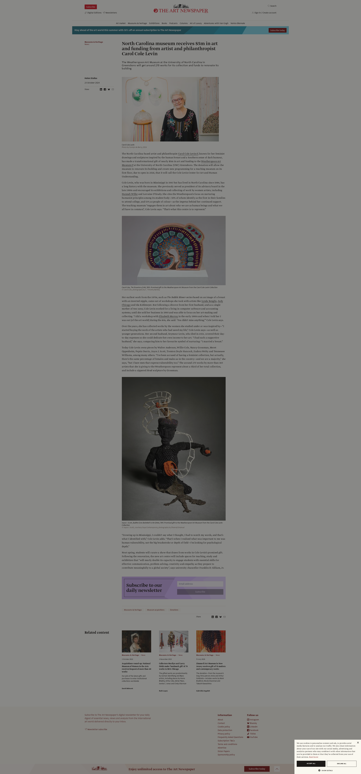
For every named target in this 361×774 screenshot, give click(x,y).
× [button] (358, 743)
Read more (313, 757)
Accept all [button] (311, 763)
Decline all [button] (341, 764)
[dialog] (327, 757)
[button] (326, 770)
